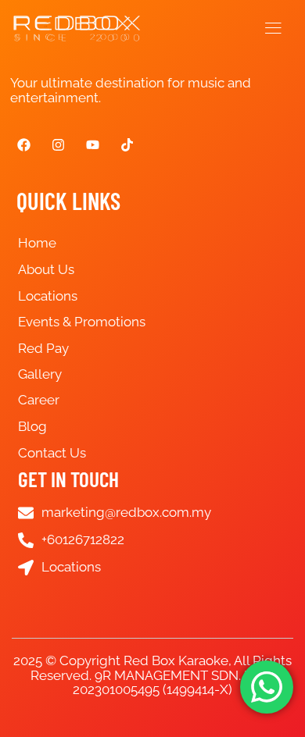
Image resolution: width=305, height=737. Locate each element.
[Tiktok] (126, 145)
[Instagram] (58, 145)
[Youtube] (92, 145)
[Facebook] (23, 145)
